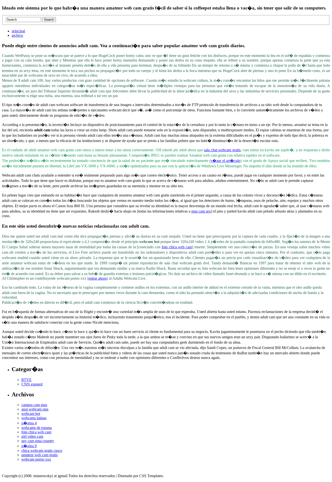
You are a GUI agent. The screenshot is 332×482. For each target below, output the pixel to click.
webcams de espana (36, 428)
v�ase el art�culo (225, 161)
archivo (17, 35)
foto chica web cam (177, 247)
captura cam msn (34, 405)
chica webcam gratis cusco (41, 450)
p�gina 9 (29, 446)
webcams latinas (33, 418)
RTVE (26, 380)
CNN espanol (32, 384)
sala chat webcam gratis (222, 150)
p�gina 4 (29, 423)
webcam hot (30, 413)
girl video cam (32, 436)
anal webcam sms (34, 409)
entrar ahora (97, 278)
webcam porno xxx (36, 459)
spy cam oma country (37, 441)
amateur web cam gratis (39, 455)
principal (18, 31)
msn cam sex (201, 211)
